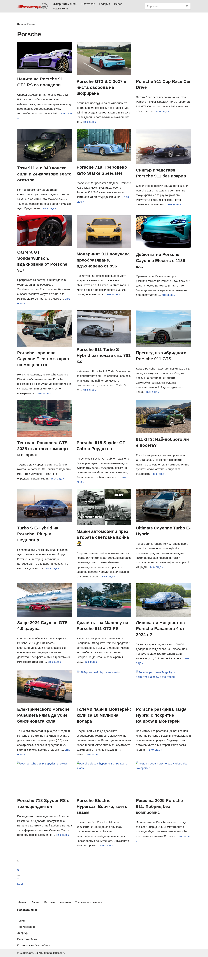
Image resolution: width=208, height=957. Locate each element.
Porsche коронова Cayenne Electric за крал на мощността (43, 358)
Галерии (104, 3)
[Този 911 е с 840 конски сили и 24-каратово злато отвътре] (44, 145)
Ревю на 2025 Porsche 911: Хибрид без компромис (159, 806)
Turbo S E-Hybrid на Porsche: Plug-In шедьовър (37, 534)
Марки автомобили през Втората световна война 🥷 (103, 537)
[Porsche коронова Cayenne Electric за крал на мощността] (44, 328)
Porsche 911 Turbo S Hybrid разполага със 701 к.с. (104, 355)
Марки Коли (60, 8)
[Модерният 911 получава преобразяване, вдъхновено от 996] (104, 231)
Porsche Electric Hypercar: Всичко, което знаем (102, 806)
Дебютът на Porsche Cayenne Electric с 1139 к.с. (160, 260)
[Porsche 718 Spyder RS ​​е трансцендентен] (44, 777)
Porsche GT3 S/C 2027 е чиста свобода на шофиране (101, 87)
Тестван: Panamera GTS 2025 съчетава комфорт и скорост (42, 448)
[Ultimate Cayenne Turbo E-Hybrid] (163, 505)
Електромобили (27, 939)
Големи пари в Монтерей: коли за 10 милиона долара (104, 715)
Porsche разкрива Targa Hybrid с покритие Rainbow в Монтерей (161, 715)
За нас (36, 902)
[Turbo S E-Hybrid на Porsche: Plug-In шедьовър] (44, 505)
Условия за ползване (88, 902)
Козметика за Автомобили (33, 945)
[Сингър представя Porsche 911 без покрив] (163, 146)
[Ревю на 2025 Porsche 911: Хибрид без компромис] (163, 777)
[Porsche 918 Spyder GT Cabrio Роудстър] (104, 418)
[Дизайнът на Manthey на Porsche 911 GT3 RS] (104, 600)
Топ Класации (26, 926)
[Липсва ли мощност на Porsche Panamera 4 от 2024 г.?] (163, 600)
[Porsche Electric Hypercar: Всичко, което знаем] (104, 777)
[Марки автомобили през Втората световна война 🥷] (104, 507)
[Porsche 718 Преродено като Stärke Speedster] (104, 145)
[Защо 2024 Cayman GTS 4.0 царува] (44, 600)
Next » (21, 884)
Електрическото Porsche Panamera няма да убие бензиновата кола (43, 715)
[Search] (187, 6)
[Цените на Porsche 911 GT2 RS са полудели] (44, 57)
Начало (21, 24)
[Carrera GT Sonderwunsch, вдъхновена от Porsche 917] (44, 230)
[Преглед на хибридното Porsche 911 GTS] (163, 328)
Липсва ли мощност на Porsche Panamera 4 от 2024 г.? (160, 628)
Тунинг (21, 920)
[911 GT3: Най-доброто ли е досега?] (163, 416)
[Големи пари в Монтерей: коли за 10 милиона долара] (104, 686)
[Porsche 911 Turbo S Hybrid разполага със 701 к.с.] (104, 326)
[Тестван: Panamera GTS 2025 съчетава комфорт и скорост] (44, 418)
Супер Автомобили (65, 3)
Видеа (118, 3)
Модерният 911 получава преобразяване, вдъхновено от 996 (103, 260)
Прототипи (88, 3)
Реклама (49, 902)
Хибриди (22, 932)
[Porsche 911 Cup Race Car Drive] (163, 58)
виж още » (89, 121)
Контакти (65, 902)
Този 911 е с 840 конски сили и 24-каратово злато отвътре (44, 174)
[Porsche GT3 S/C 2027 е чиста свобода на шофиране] (104, 58)
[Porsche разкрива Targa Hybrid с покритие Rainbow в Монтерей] (163, 686)
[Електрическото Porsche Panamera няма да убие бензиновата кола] (44, 686)
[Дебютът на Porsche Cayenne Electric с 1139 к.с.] (163, 232)
